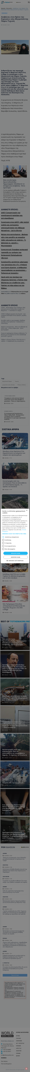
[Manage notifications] (26, 1068)
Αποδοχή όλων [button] (15, 553)
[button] (15, 533)
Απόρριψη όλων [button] (15, 557)
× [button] (26, 510)
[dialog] (15, 536)
